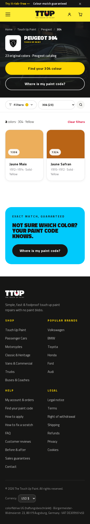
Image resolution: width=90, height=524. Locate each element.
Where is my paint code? (45, 83)
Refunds (54, 433)
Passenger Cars (16, 338)
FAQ (8, 433)
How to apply (14, 416)
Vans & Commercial (18, 363)
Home (8, 29)
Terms (52, 408)
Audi (51, 371)
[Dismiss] (80, 4)
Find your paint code (19, 408)
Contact (11, 466)
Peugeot (46, 29)
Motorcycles (13, 346)
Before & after (15, 449)
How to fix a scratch (19, 424)
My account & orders (19, 399)
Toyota (53, 346)
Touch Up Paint (26, 29)
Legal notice (56, 399)
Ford (51, 363)
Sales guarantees (17, 458)
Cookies (53, 449)
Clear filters (76, 121)
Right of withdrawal (61, 416)
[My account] (69, 14)
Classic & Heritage (17, 355)
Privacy (52, 441)
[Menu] (7, 14)
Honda (52, 355)
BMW (51, 338)
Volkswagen (56, 329)
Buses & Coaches (17, 380)
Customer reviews (18, 441)
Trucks (10, 371)
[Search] (80, 105)
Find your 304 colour (45, 68)
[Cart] (80, 14)
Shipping (53, 424)
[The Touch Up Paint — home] (45, 14)
